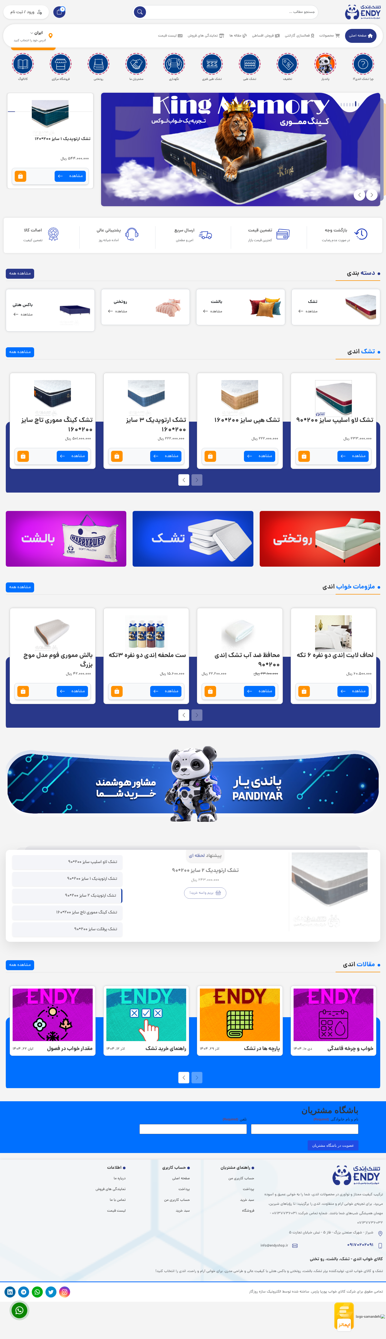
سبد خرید (247, 1200)
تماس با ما (118, 1200)
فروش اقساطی (263, 36)
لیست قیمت (167, 36)
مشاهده (34, 176)
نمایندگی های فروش (203, 36)
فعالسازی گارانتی (297, 36)
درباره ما (120, 1178)
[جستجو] (140, 12)
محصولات (326, 36)
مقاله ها (235, 36)
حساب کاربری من (241, 1178)
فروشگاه (248, 1211)
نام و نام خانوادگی (336, 1119)
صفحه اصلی (358, 36)
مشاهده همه (20, 274)
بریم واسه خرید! (202, 893)
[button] (59, 12)
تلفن (235, 1119)
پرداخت (248, 1189)
